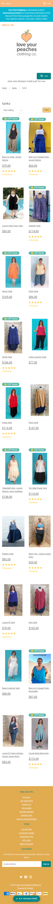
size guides (26, 808)
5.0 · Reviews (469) (28, 898)
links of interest (26, 844)
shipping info (26, 815)
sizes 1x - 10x (8, 25)
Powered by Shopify (25, 888)
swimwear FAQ (26, 836)
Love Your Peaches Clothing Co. (28, 885)
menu (8, 3)
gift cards (26, 840)
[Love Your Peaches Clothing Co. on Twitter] (21, 877)
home (4, 88)
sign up (46, 864)
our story (27, 797)
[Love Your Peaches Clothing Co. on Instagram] (30, 877)
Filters (46, 110)
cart (46, 76)
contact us (26, 804)
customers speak (26, 833)
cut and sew (26, 829)
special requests (27, 812)
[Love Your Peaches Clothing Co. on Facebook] (25, 877)
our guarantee (26, 801)
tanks (14, 88)
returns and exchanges (27, 819)
